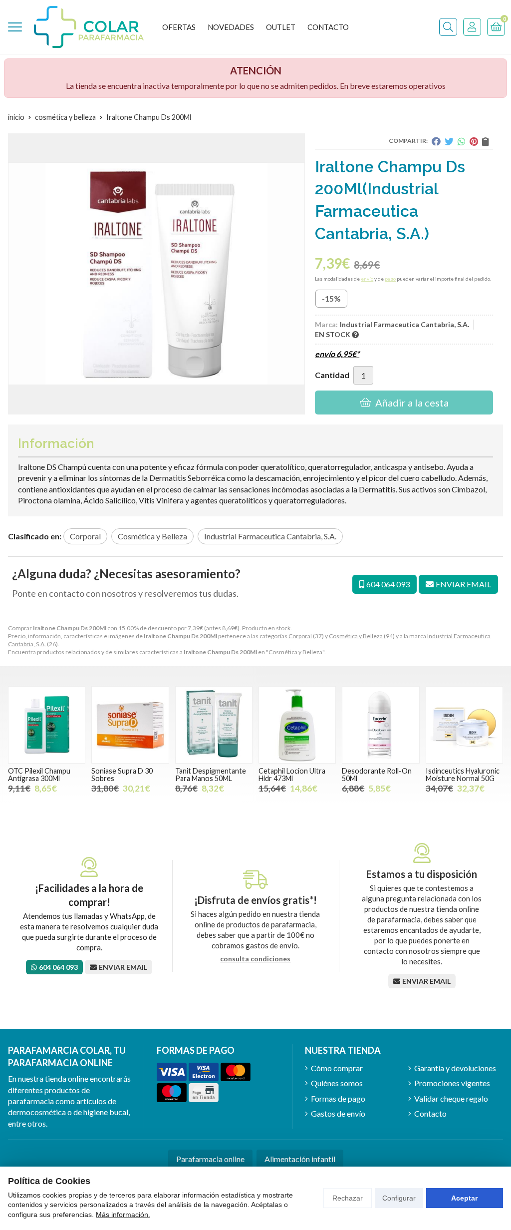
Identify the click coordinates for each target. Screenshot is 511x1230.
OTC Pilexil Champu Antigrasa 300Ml (39, 774)
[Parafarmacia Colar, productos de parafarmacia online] (89, 27)
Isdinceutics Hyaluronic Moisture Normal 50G (463, 774)
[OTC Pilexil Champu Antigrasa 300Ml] (46, 725)
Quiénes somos (337, 1083)
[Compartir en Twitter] (449, 141)
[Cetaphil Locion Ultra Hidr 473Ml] (297, 725)
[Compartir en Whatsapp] (462, 141)
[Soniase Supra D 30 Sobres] (130, 725)
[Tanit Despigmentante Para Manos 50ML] (214, 725)
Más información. (123, 1215)
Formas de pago (338, 1098)
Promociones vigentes (452, 1083)
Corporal (300, 636)
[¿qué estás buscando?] (448, 27)
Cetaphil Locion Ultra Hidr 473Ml (291, 774)
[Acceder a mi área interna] (472, 27)
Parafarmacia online (210, 1159)
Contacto (430, 1113)
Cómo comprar (337, 1068)
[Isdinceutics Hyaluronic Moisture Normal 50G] (464, 725)
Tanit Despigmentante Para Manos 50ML (210, 774)
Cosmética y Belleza (356, 636)
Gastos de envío (338, 1113)
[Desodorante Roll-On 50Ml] (380, 725)
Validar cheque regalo (451, 1098)
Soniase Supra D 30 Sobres (122, 774)
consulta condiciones (255, 959)
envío (367, 279)
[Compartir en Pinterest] (474, 141)
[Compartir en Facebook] (436, 141)
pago (390, 279)
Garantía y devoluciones (455, 1068)
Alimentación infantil (299, 1159)
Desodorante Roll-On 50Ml (377, 774)
